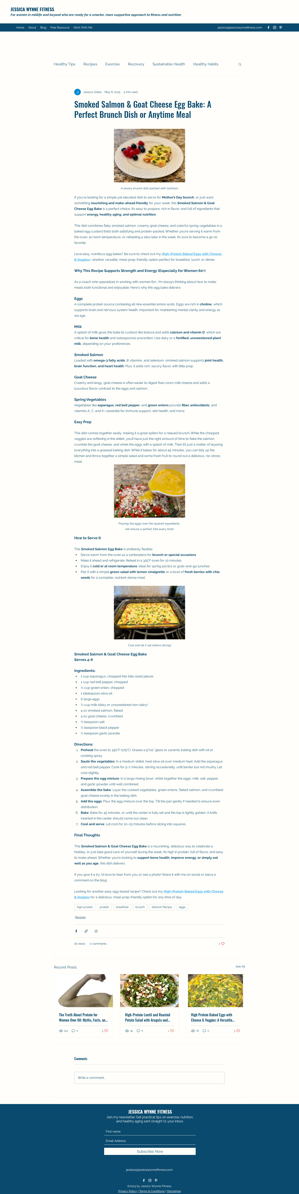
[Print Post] (96, 931)
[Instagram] (275, 27)
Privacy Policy (127, 1191)
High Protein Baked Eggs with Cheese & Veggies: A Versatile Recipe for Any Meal (211, 1017)
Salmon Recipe (162, 907)
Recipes (90, 64)
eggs (182, 907)
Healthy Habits (205, 64)
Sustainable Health (169, 64)
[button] (59, 27)
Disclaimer (174, 1191)
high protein (85, 907)
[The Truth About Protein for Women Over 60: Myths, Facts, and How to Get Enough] (83, 990)
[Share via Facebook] (76, 931)
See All (240, 966)
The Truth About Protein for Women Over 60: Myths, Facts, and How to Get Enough (83, 1017)
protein (104, 907)
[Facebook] (268, 27)
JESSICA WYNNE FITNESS (32, 9)
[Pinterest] (281, 27)
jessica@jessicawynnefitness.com (240, 27)
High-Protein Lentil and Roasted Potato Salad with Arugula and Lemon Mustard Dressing (147, 1017)
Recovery (136, 64)
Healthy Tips (64, 64)
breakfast (122, 907)
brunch (140, 907)
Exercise (112, 64)
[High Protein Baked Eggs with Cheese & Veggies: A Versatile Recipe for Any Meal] (215, 990)
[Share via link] (86, 931)
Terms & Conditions (151, 1191)
